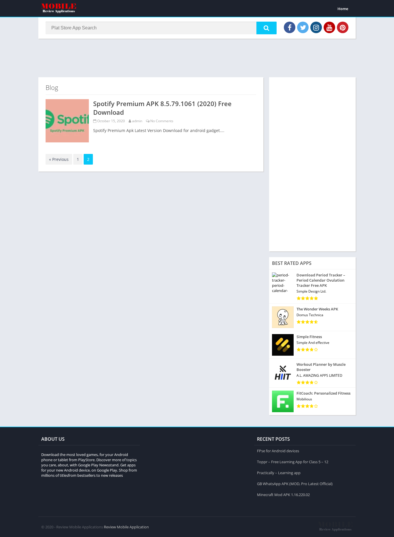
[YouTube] (329, 27)
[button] (266, 28)
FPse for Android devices (278, 450)
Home (342, 8)
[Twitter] (303, 27)
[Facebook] (289, 27)
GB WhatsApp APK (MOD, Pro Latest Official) (295, 483)
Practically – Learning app (279, 472)
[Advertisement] (197, 57)
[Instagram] (316, 27)
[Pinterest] (342, 27)
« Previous (59, 159)
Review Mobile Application (126, 527)
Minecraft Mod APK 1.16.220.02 (283, 494)
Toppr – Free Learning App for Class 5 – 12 (292, 461)
